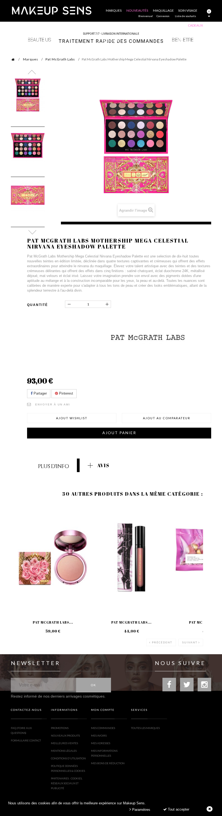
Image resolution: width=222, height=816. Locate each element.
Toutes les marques (145, 728)
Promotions (59, 728)
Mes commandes (103, 728)
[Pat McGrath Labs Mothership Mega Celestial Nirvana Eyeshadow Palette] (28, 95)
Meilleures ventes (64, 743)
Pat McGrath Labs (60, 59)
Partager (39, 393)
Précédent (162, 642)
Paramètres (140, 810)
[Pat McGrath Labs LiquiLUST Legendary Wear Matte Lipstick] (131, 557)
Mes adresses (100, 743)
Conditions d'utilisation (68, 758)
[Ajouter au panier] (21, 526)
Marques (30, 59)
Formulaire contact (26, 740)
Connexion (162, 16)
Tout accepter (178, 809)
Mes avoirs (99, 735)
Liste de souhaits (185, 16)
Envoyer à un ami (52, 404)
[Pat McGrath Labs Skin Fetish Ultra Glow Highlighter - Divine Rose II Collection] (52, 557)
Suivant (189, 642)
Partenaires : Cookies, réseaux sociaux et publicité (66, 783)
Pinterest (65, 393)
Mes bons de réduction (108, 763)
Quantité (37, 305)
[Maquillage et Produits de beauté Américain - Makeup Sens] (51, 10)
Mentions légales (64, 750)
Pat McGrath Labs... (53, 622)
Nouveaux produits (65, 735)
